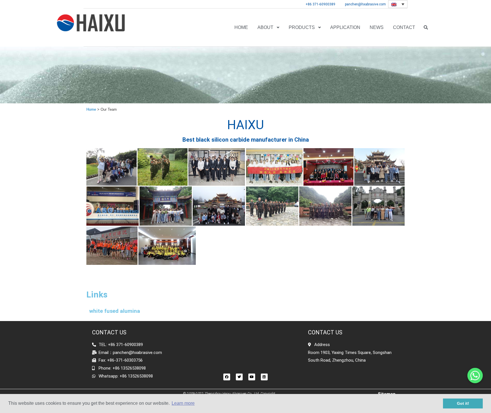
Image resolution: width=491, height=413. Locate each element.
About (265, 27)
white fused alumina (114, 311)
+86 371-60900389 (320, 4)
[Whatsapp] (475, 375)
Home (241, 27)
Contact (404, 27)
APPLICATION (345, 27)
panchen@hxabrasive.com (365, 4)
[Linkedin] (264, 377)
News (377, 27)
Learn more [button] (183, 403)
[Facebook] (226, 377)
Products (302, 27)
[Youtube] (251, 377)
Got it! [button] (463, 403)
